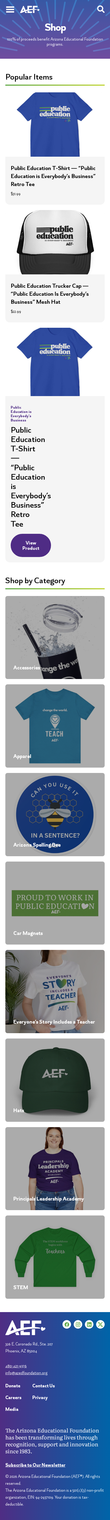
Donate (12, 1386)
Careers (13, 1397)
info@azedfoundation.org (26, 1373)
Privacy (40, 1397)
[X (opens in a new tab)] (100, 1324)
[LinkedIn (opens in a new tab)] (89, 1324)
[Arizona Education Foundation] (30, 9)
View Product (30, 545)
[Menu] (10, 9)
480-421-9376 (16, 1366)
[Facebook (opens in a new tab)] (66, 1324)
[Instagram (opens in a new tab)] (78, 1324)
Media (11, 1409)
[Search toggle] (101, 9)
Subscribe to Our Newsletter (35, 1465)
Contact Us (43, 1386)
